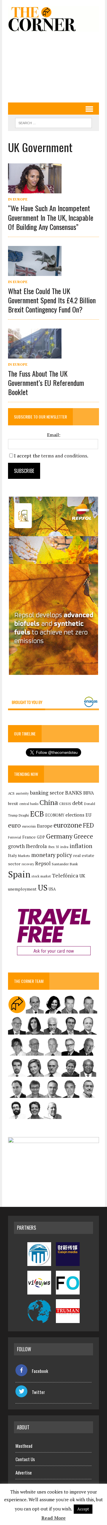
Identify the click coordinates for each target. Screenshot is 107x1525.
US (43, 887)
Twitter (38, 1392)
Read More (53, 1518)
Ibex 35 (53, 847)
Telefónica (65, 875)
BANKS (73, 792)
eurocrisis (29, 826)
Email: (53, 435)
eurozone (68, 825)
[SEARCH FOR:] (53, 122)
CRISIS (65, 803)
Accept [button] (83, 1509)
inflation (81, 846)
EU (88, 815)
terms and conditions (64, 455)
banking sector (47, 792)
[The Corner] (53, 19)
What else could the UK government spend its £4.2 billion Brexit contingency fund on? (52, 300)
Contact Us (25, 1459)
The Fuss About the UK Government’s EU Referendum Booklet (46, 382)
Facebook (40, 1371)
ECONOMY (54, 815)
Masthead (23, 1445)
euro (14, 825)
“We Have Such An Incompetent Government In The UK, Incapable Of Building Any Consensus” (50, 217)
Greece (83, 836)
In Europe (17, 199)
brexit (13, 803)
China (49, 802)
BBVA (88, 793)
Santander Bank (65, 863)
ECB (37, 814)
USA (52, 889)
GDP (41, 837)
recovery (28, 864)
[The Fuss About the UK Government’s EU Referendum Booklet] (35, 354)
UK (82, 876)
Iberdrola (36, 846)
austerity (22, 793)
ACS (11, 793)
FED (88, 825)
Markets (24, 855)
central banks (28, 804)
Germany (59, 836)
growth (16, 846)
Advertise (23, 1472)
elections (74, 815)
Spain (19, 874)
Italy (12, 855)
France (29, 837)
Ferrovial (14, 837)
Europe (44, 826)
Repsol (43, 863)
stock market (41, 876)
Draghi (24, 815)
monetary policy (51, 854)
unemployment (22, 889)
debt (77, 803)
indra (64, 847)
